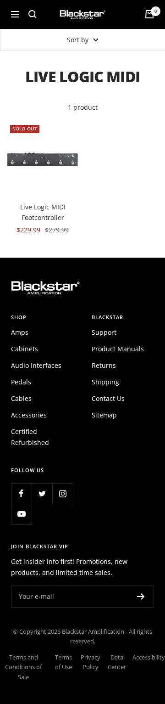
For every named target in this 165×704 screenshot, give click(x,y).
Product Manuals (118, 348)
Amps (19, 332)
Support (104, 332)
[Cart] (149, 14)
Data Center (117, 662)
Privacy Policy (90, 662)
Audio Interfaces (36, 365)
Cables (21, 398)
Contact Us (108, 398)
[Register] (141, 596)
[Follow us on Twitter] (42, 493)
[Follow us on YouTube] (21, 514)
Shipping (105, 381)
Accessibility (148, 657)
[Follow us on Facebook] (21, 493)
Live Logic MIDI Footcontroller (43, 212)
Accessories (29, 415)
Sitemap (104, 415)
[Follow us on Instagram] (62, 493)
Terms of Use (63, 662)
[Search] (32, 14)
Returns (104, 365)
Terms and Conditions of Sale (23, 667)
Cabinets (24, 348)
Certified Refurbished (30, 437)
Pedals (21, 381)
